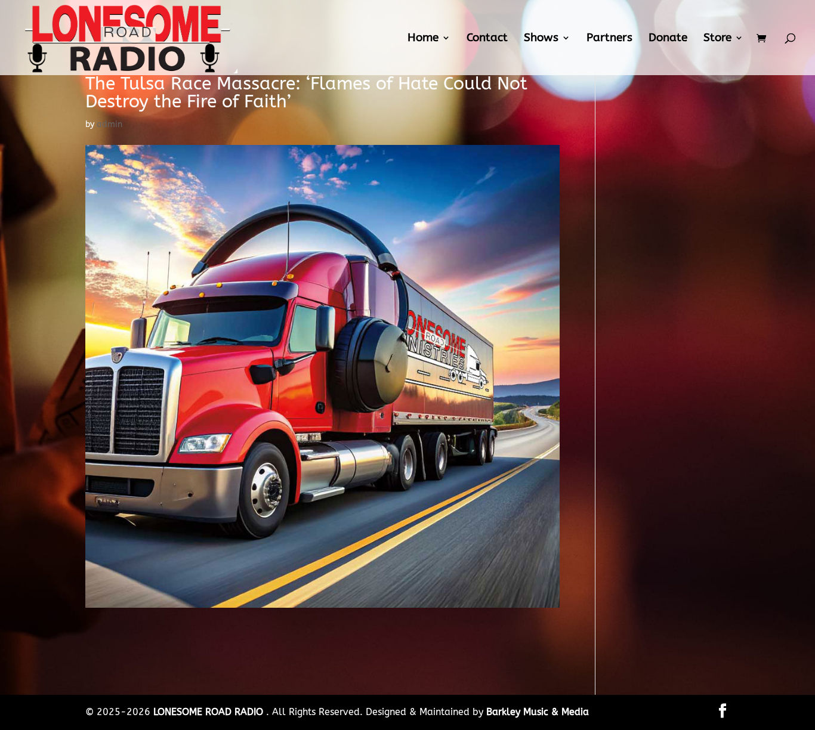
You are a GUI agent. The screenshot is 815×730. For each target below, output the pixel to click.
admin (109, 124)
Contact (487, 38)
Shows (541, 38)
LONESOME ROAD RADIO (209, 711)
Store (717, 38)
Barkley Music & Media (537, 711)
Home (423, 38)
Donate (668, 38)
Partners (609, 38)
